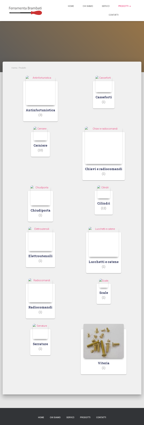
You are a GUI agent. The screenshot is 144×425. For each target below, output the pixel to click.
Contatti (114, 15)
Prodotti (123, 6)
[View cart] (129, 15)
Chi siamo (88, 6)
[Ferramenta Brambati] (25, 10)
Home (71, 6)
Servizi (106, 6)
